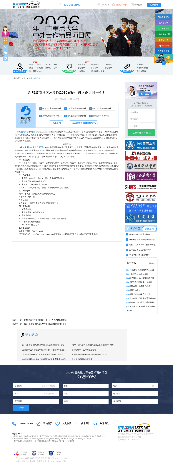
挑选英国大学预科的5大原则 (141, 270)
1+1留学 (81, 71)
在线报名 (154, 5)
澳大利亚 (33, 71)
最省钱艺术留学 (97, 71)
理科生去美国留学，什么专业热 (142, 245)
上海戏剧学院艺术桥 (50, 116)
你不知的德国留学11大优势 (140, 282)
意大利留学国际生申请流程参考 (142, 298)
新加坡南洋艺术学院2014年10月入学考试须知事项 (45, 320)
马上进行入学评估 (141, 132)
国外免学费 (141, 71)
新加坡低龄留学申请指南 (82, 359)
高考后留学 (163, 23)
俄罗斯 (48, 68)
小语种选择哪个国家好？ (139, 255)
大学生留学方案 (163, 34)
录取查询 (138, 5)
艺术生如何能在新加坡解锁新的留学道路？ (90, 354)
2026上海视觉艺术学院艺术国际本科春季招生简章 (45, 324)
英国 (39, 64)
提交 (21, 408)
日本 (55, 68)
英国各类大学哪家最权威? (140, 286)
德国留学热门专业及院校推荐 (141, 302)
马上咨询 (56, 123)
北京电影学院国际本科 (76, 108)
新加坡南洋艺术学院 (100, 116)
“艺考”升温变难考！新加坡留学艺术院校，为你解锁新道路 (46, 354)
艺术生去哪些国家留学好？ (140, 250)
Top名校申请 (163, 45)
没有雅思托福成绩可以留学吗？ (142, 239)
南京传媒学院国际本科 (101, 108)
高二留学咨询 (163, 28)
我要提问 (149, 229)
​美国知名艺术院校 (136, 290)
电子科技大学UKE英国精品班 (141, 278)
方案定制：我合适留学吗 (84, 123)
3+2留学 (108, 68)
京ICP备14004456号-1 (57, 461)
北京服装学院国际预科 (76, 116)
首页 (23, 78)
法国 (55, 64)
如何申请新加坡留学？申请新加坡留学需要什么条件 (44, 359)
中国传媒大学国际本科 (51, 108)
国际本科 (81, 64)
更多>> (152, 263)
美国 (31, 64)
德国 (31, 68)
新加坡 (40, 68)
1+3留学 (108, 64)
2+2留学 (81, 68)
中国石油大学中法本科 (138, 274)
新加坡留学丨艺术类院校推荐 (84, 350)
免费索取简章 (122, 5)
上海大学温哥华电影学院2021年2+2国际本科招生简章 (45, 350)
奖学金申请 (163, 40)
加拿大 (40, 71)
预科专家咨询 (163, 17)
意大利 (48, 64)
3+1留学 (94, 68)
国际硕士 (95, 64)
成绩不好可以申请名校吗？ (140, 234)
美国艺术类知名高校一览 (139, 294)
